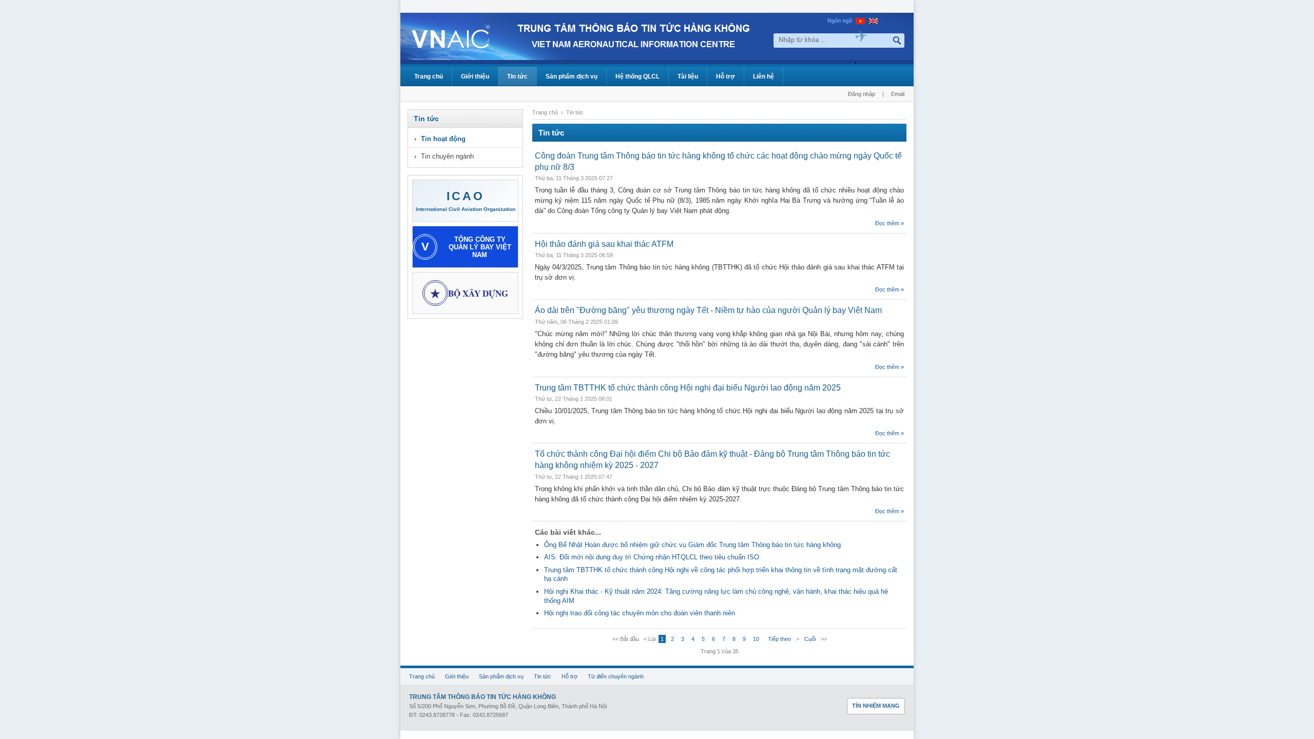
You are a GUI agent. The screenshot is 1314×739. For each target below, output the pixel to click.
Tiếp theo (779, 639)
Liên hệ (763, 76)
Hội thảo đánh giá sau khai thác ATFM (604, 244)
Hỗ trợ (725, 76)
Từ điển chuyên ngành (616, 676)
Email (897, 94)
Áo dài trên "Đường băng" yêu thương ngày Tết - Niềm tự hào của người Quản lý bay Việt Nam (708, 310)
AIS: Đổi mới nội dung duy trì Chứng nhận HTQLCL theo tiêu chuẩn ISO (651, 557)
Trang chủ (428, 76)
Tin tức (517, 76)
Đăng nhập (861, 94)
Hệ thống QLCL (637, 76)
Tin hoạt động (443, 139)
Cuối (810, 639)
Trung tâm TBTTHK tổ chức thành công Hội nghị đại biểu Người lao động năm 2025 (688, 387)
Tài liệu (688, 76)
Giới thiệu (475, 76)
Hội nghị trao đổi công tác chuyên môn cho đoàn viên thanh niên (639, 613)
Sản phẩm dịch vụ (571, 76)
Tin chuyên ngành (447, 156)
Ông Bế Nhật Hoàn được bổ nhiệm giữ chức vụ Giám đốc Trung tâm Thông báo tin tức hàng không (692, 545)
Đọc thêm (887, 223)
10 (756, 639)
